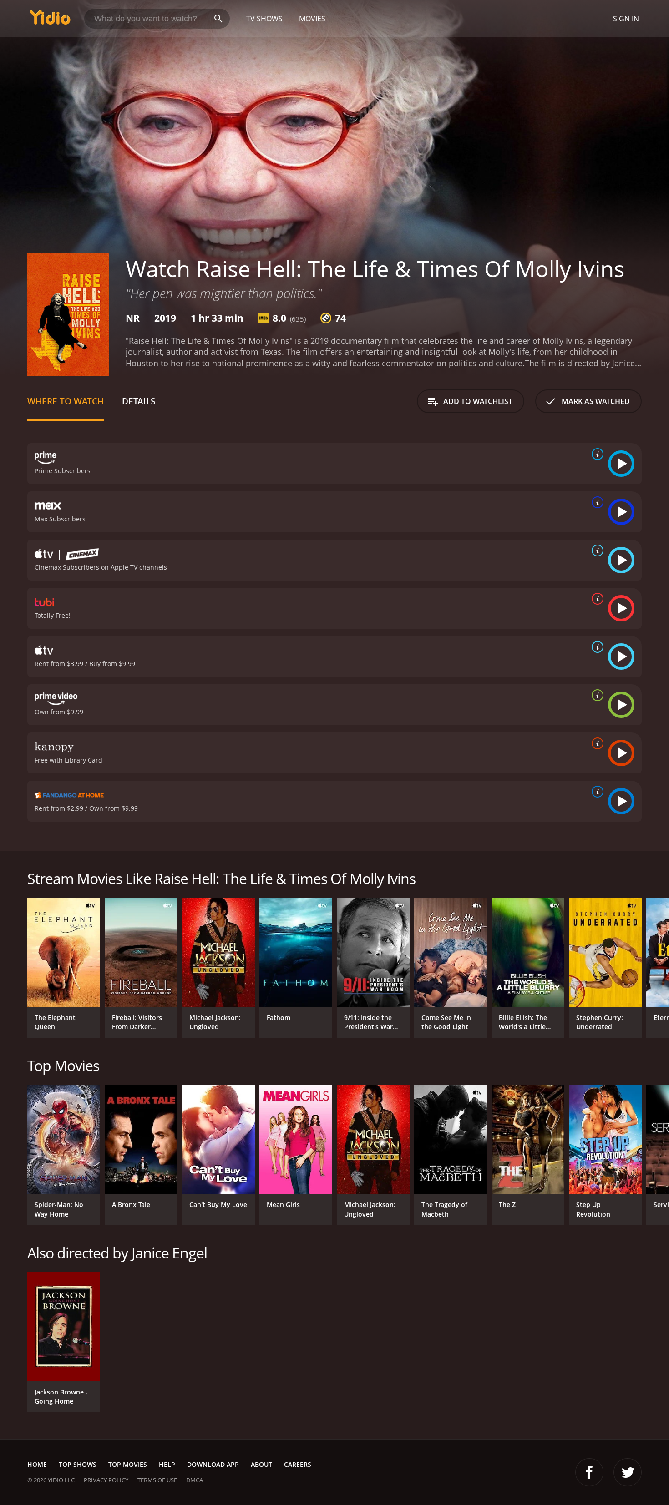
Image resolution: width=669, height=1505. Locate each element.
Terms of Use (157, 1480)
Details (138, 401)
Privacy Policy (106, 1480)
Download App (213, 1464)
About (261, 1464)
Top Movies (127, 1464)
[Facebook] (589, 1472)
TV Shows (264, 19)
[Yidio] (50, 20)
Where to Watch (65, 401)
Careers (297, 1464)
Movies (312, 19)
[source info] (595, 454)
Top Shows (77, 1464)
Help (167, 1464)
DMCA (194, 1480)
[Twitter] (627, 1472)
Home (37, 1464)
